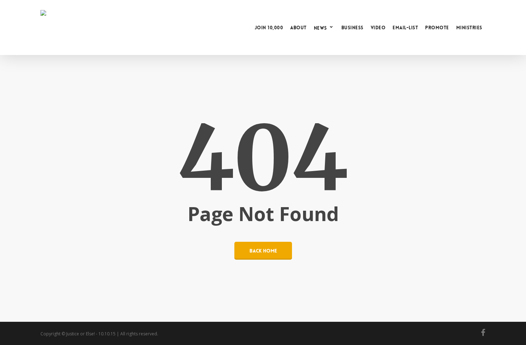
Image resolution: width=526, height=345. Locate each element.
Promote (437, 27)
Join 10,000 (269, 27)
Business (352, 27)
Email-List (405, 27)
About (298, 27)
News (320, 27)
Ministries (469, 27)
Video (378, 27)
